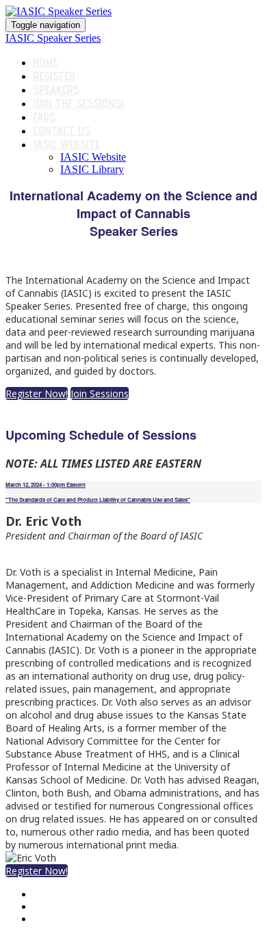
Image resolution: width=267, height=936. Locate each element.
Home (45, 62)
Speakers (56, 89)
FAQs (44, 117)
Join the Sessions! (78, 103)
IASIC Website (66, 144)
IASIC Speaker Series (53, 38)
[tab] (133, 492)
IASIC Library (92, 169)
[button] (36, 393)
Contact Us (61, 130)
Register (54, 76)
